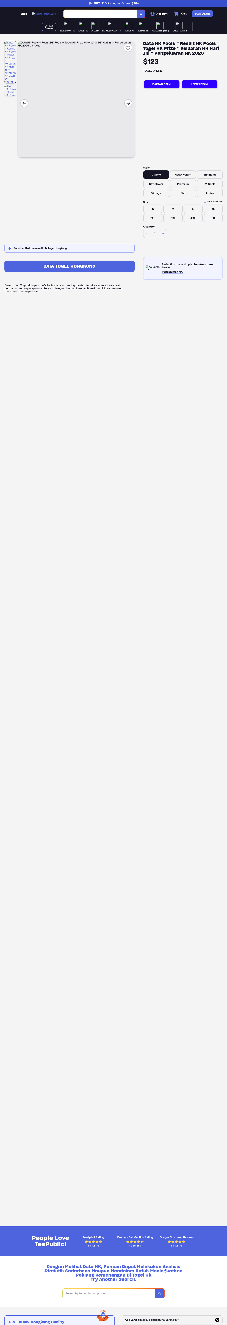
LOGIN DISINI (199, 84)
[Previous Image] (24, 103)
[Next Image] (128, 103)
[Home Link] (44, 13)
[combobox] (100, 14)
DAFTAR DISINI (161, 84)
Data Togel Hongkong (69, 266)
